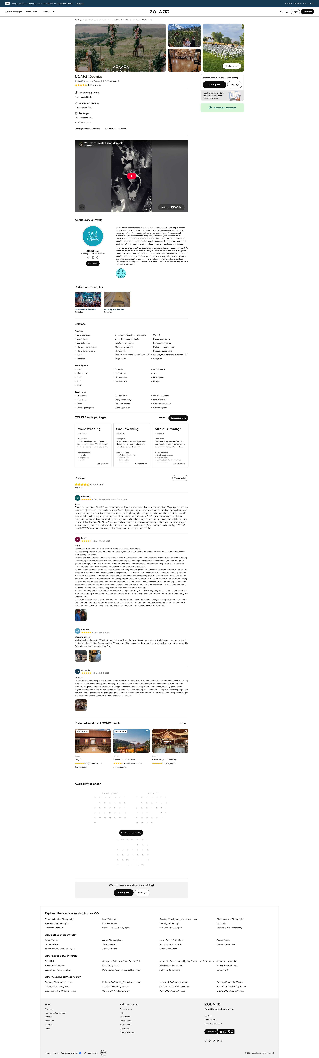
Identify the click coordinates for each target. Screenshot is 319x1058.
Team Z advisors (127, 1032)
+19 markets (111, 81)
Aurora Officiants (110, 949)
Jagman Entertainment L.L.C (57, 970)
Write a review (180, 478)
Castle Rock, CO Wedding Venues (175, 986)
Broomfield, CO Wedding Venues (231, 986)
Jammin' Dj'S (222, 970)
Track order (125, 1017)
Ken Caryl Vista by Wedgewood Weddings (178, 919)
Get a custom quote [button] (178, 418)
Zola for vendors (308, 3)
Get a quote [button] (92, 263)
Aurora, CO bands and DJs (130, 20)
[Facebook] (88, 257)
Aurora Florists (223, 940)
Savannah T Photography (171, 928)
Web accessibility (90, 1053)
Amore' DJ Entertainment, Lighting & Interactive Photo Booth (187, 961)
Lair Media (221, 923)
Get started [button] (307, 12)
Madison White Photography (229, 928)
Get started (211, 1032)
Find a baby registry (212, 1023)
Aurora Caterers (52, 944)
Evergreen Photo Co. (54, 928)
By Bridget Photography (170, 923)
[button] (231, 66)
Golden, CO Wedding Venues (230, 982)
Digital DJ (49, 961)
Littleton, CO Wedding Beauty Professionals (121, 982)
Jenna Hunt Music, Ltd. (227, 961)
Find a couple (48, 12)
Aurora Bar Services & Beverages (59, 949)
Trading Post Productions (228, 965)
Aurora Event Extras (168, 949)
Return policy (125, 1024)
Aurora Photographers (112, 940)
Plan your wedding (12, 12)
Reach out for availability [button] (131, 833)
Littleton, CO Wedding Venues (230, 991)
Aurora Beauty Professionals (172, 940)
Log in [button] (295, 12)
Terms (215, 98)
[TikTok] (221, 1041)
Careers (48, 1024)
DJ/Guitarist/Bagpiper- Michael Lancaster (121, 970)
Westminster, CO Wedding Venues (60, 991)
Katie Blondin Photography (57, 923)
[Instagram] (92, 257)
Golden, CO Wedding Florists (58, 986)
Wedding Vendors (80, 20)
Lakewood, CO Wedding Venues (174, 982)
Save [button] (140, 892)
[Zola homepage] (159, 11)
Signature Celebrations (55, 965)
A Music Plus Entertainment (172, 965)
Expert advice (31, 12)
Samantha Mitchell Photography (59, 919)
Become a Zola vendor (55, 1013)
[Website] (97, 257)
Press (47, 1028)
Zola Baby (288, 3)
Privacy (47, 1053)
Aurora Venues (51, 940)
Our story (49, 1009)
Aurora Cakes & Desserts (171, 944)
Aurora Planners (109, 944)
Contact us (124, 1028)
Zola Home (297, 3)
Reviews (48, 1017)
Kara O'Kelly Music (110, 965)
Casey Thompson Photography (115, 928)
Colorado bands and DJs (110, 20)
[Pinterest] (209, 1041)
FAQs (122, 1013)
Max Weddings (109, 919)
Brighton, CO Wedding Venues (58, 982)
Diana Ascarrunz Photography (230, 919)
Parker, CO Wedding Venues (172, 991)
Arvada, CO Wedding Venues (115, 986)
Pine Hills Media (109, 923)
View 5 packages (81, 122)
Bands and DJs (94, 20)
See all (162, 417)
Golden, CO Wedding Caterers (116, 991)
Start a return (125, 1020)
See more (101, 464)
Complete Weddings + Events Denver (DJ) (121, 961)
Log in (206, 1016)
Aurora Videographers (226, 944)
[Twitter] (213, 1041)
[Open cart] (287, 11)
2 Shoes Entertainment (170, 970)
